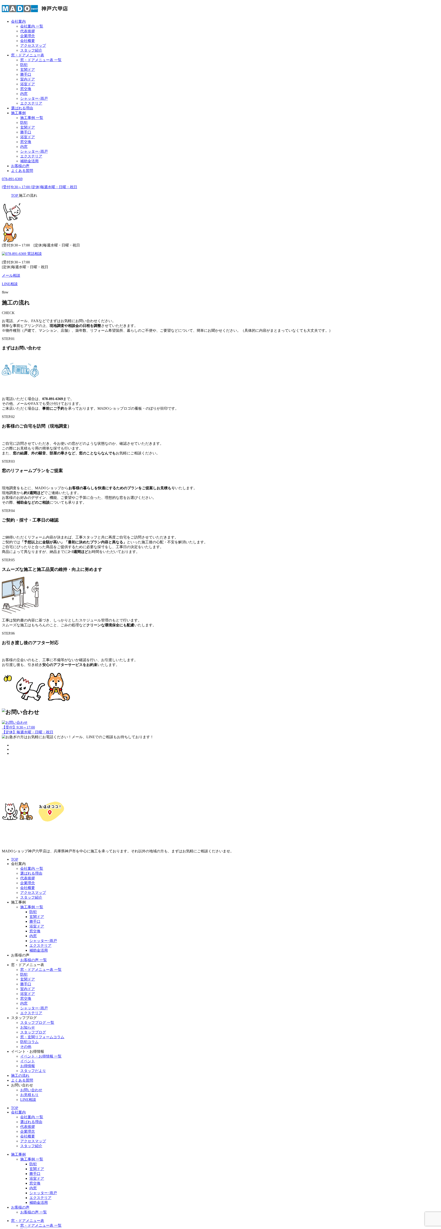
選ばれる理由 (22, 108)
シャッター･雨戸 (34, 98)
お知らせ (27, 1027)
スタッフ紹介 (31, 50)
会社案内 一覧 (31, 26)
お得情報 (27, 1066)
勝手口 (25, 74)
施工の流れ (20, 1075)
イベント (27, 1061)
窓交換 (25, 89)
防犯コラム (29, 1042)
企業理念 (27, 36)
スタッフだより (33, 1071)
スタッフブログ (33, 1032)
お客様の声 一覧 (33, 960)
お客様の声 (20, 166)
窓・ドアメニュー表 (27, 55)
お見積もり (29, 1095)
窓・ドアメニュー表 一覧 (41, 60)
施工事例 (18, 113)
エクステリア (31, 103)
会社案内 (18, 21)
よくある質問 (22, 171)
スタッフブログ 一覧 (37, 1023)
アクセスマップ (33, 45)
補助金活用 (29, 161)
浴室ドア (27, 84)
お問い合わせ (31, 1090)
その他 (25, 1047)
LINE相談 (28, 1100)
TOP (14, 859)
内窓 (24, 94)
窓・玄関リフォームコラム (42, 1037)
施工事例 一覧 (31, 118)
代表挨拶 (27, 31)
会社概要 (27, 41)
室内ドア (27, 79)
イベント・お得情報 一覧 (41, 1056)
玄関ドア (27, 70)
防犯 (24, 65)
